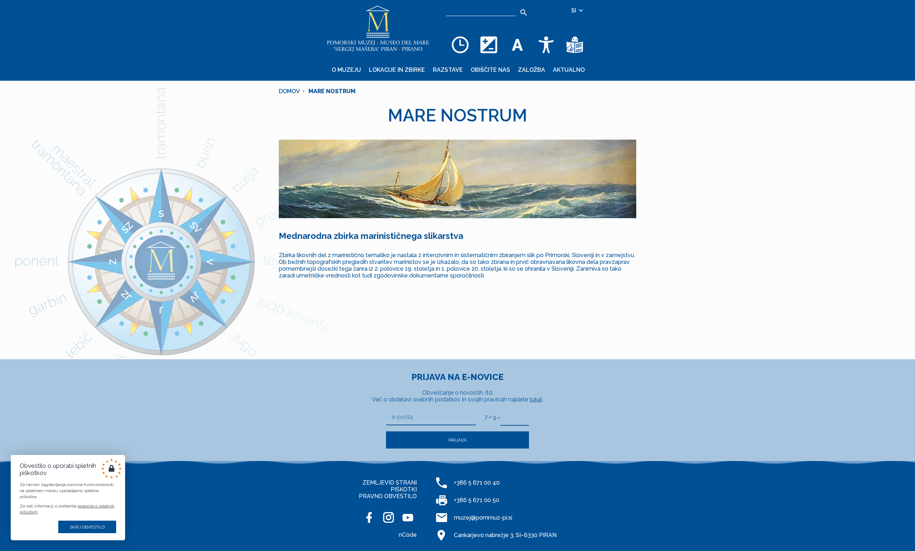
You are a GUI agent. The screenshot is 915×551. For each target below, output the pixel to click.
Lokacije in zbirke (397, 69)
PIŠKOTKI (404, 489)
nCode (408, 534)
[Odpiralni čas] (460, 44)
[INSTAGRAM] (388, 517)
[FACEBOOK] (369, 517)
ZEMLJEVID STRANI (389, 482)
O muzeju (346, 69)
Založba (531, 69)
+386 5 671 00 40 (477, 482)
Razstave (448, 69)
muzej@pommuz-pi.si (483, 517)
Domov (289, 91)
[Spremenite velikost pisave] (517, 44)
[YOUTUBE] (408, 517)
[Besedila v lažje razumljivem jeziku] (574, 44)
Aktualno (569, 69)
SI (574, 10)
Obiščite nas (490, 69)
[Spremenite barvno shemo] (489, 44)
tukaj (535, 399)
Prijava (458, 440)
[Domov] (378, 28)
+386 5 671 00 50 (476, 500)
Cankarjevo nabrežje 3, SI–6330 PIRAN (505, 535)
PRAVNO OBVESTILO (388, 496)
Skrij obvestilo (87, 527)
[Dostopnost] (546, 44)
